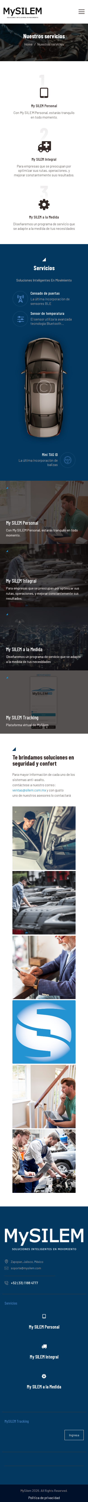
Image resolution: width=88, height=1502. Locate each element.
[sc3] (44, 1161)
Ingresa (74, 1435)
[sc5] (44, 1096)
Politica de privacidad (44, 1498)
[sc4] (44, 838)
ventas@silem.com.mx (29, 790)
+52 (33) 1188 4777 (24, 1283)
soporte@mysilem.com (26, 1268)
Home (28, 44)
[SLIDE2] (44, 967)
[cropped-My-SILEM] (44, 1032)
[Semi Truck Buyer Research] (44, 902)
